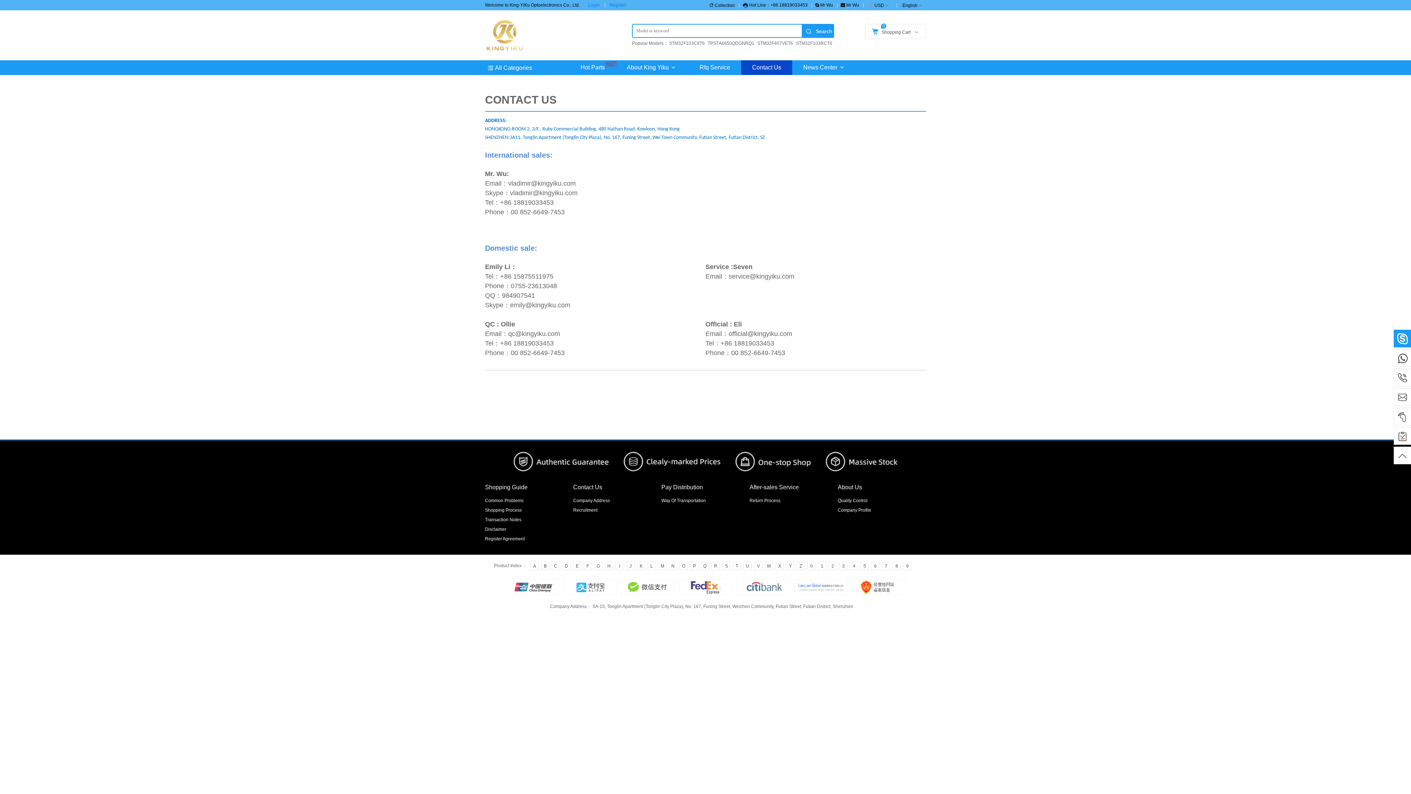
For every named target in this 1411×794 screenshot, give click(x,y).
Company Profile (854, 510)
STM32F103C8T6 (687, 43)
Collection (725, 5)
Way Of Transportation (683, 500)
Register (618, 5)
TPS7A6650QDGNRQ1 (731, 43)
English (910, 5)
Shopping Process (503, 510)
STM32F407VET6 (775, 43)
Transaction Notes (503, 519)
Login (594, 5)
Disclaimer (495, 529)
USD (879, 5)
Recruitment (585, 510)
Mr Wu (826, 5)
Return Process (765, 500)
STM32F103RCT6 (814, 43)
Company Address (591, 500)
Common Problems (504, 500)
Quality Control (853, 500)
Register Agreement (505, 538)
